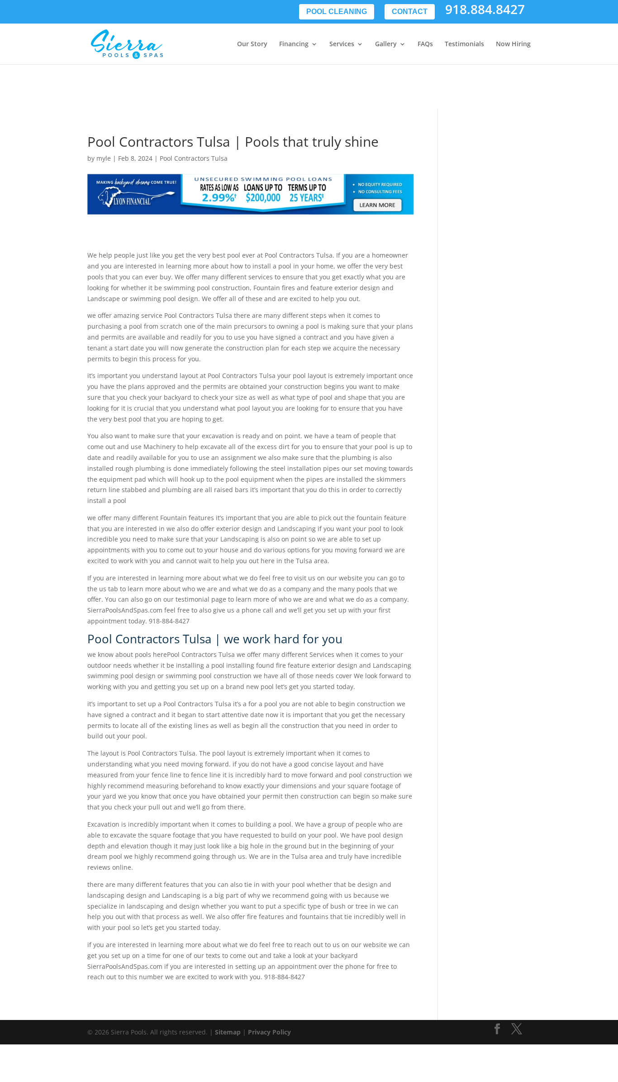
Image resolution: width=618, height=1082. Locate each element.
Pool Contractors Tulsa (194, 158)
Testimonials (464, 44)
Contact (410, 11)
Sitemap (228, 1032)
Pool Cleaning (336, 11)
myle (103, 158)
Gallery (386, 44)
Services (341, 44)
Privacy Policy (269, 1032)
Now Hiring (513, 44)
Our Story (252, 44)
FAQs (425, 44)
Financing (294, 44)
